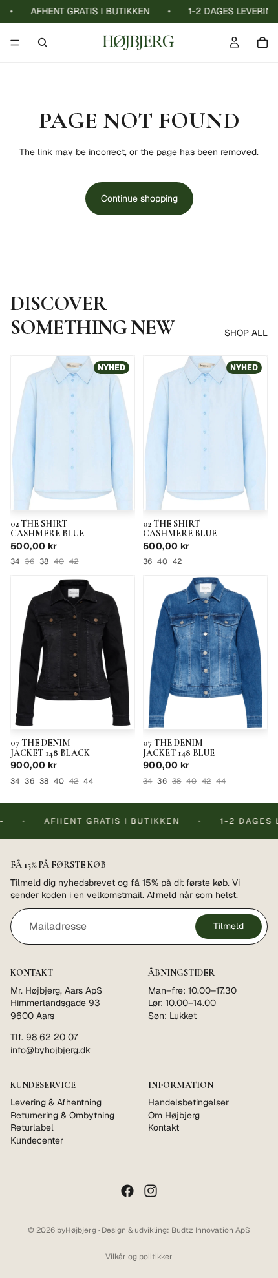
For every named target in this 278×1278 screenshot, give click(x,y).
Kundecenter (36, 1140)
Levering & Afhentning (56, 1101)
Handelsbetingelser (188, 1101)
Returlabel (32, 1127)
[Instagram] (150, 1191)
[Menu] (15, 43)
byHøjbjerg (76, 1230)
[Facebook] (127, 1191)
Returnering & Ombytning (62, 1114)
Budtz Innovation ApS (210, 1230)
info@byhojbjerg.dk (50, 1049)
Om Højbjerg (174, 1114)
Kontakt (163, 1127)
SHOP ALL (246, 333)
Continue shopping (139, 198)
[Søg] (42, 42)
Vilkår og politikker (139, 1257)
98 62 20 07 (52, 1037)
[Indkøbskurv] (262, 42)
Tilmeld (228, 926)
